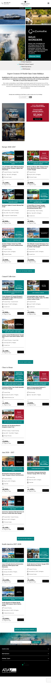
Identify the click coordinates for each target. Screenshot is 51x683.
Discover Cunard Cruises (25, 362)
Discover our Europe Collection (25, 271)
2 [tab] (25, 59)
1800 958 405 (7, 2)
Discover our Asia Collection (25, 538)
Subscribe (36, 642)
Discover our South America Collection (24, 629)
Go (30, 97)
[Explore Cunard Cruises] (13, 132)
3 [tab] (27, 59)
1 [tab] (23, 59)
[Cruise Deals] (37, 112)
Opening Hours (6, 3)
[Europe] (13, 112)
